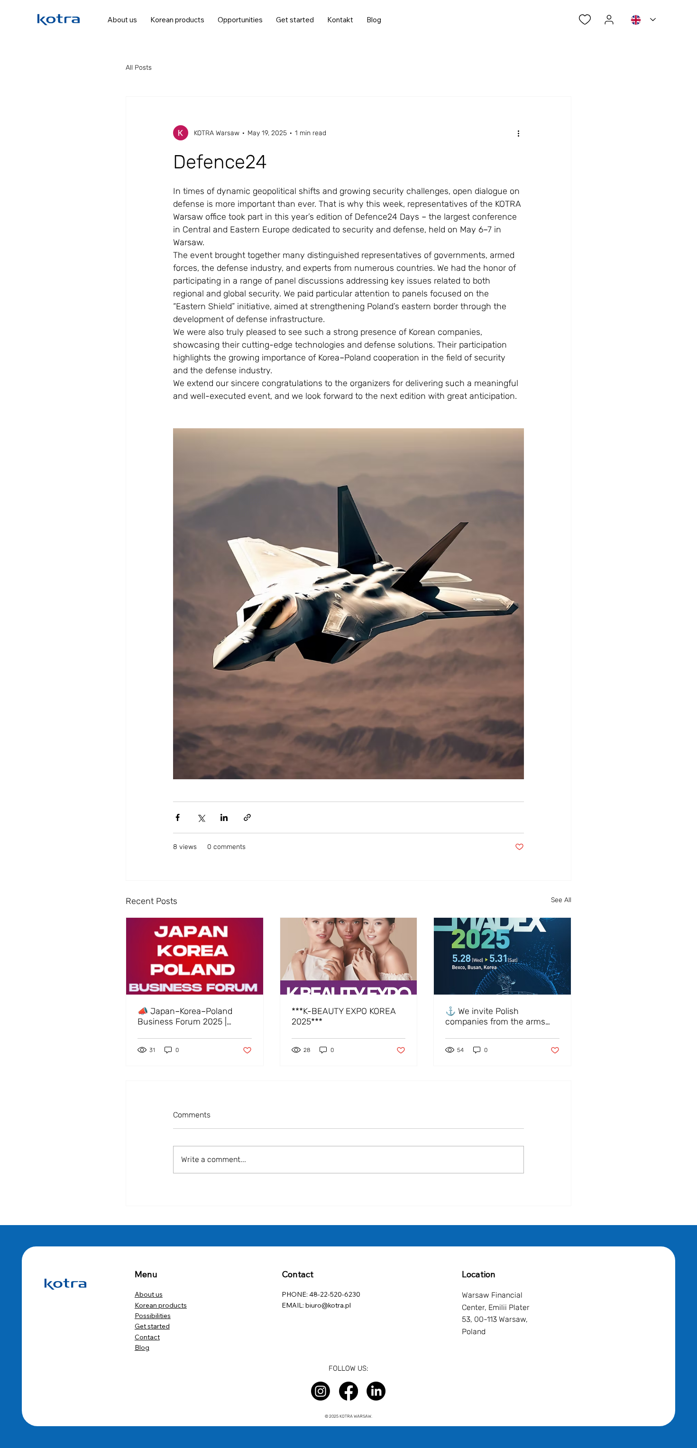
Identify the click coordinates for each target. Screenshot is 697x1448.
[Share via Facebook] (177, 817)
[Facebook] (348, 1391)
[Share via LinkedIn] (224, 817)
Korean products (161, 1305)
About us (149, 1294)
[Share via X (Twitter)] (200, 817)
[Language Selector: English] (643, 19)
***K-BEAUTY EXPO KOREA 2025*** (344, 1016)
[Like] (585, 20)
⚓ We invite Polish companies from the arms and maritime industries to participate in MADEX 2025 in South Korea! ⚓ (501, 1016)
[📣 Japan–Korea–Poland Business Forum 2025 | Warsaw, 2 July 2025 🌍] (194, 956)
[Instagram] (320, 1391)
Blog (142, 1347)
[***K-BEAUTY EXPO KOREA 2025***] (348, 956)
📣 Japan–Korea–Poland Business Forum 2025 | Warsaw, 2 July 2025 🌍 (185, 1016)
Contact (147, 1337)
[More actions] (518, 132)
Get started (152, 1326)
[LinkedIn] (376, 1391)
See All (561, 900)
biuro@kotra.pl (328, 1305)
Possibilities (153, 1315)
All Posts (139, 68)
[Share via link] (247, 817)
